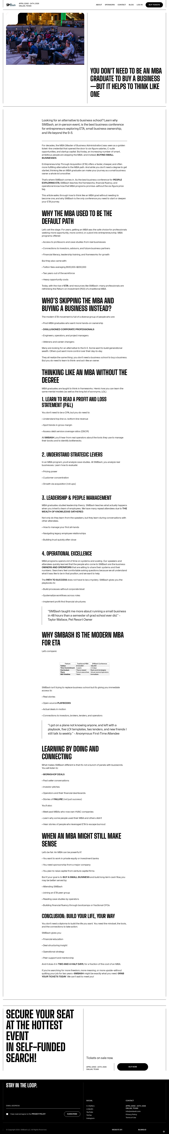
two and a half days (71, 964)
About (99, 5)
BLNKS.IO (142, 1130)
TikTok (89, 1115)
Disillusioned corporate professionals (68, 329)
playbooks (64, 703)
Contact (122, 5)
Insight (93, 102)
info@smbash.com (133, 1111)
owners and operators (57, 567)
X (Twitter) (90, 1106)
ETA (66, 286)
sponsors (110, 5)
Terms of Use (131, 1117)
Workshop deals (54, 774)
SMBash (49, 438)
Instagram (90, 1118)
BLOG (131, 5)
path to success (56, 580)
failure (58, 799)
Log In (140, 5)
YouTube (89, 1112)
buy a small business (76, 877)
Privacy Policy (39, 1114)
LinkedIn (89, 1109)
